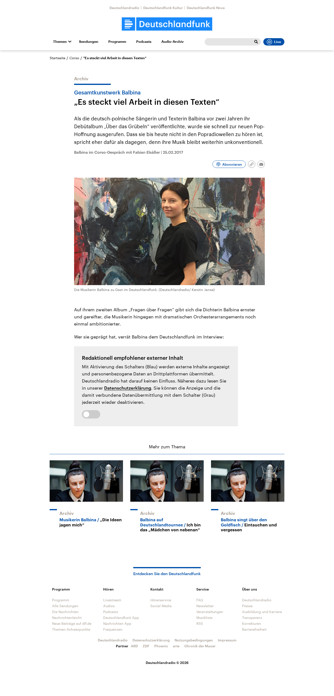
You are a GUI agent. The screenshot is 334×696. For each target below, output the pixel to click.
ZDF (146, 646)
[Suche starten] (256, 42)
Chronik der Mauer (200, 646)
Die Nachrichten (65, 612)
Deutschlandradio (124, 8)
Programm (117, 41)
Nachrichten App (117, 623)
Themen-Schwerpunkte (71, 629)
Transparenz (252, 617)
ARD (134, 646)
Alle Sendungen (65, 606)
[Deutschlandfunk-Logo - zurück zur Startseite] (167, 24)
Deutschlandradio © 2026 (167, 663)
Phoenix (161, 646)
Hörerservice (160, 600)
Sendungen (88, 41)
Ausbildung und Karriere (262, 612)
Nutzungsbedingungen (194, 640)
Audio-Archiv (172, 41)
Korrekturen (251, 623)
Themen (60, 41)
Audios (109, 606)
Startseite (57, 58)
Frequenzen (112, 629)
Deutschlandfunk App (121, 617)
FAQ (199, 600)
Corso (74, 58)
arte (176, 646)
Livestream (112, 600)
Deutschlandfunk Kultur (163, 8)
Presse (247, 606)
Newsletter (205, 606)
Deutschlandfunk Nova (206, 8)
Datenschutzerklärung (127, 388)
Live (277, 42)
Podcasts (143, 41)
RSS (199, 623)
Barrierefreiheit (254, 629)
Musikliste (204, 617)
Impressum (227, 640)
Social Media (161, 606)
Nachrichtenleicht (67, 617)
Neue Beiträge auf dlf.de (71, 623)
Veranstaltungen (209, 612)
